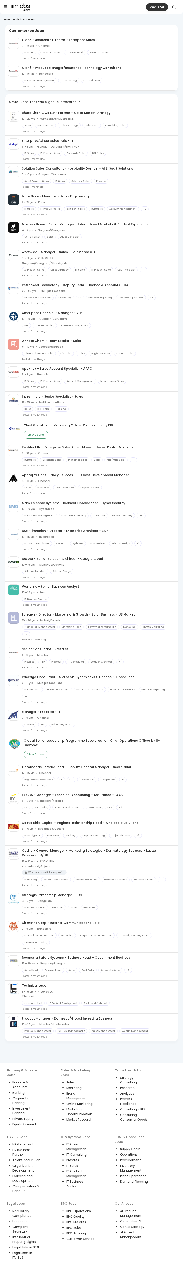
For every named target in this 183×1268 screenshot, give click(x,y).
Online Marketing (79, 1104)
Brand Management (77, 1095)
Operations (128, 1154)
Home (7, 19)
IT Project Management (77, 1146)
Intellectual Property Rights (24, 1239)
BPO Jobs (68, 1203)
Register (157, 7)
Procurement (130, 1160)
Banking (18, 1092)
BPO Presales (76, 1222)
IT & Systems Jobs (76, 1137)
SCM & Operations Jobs (129, 1139)
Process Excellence (128, 1101)
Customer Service (80, 1239)
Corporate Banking (20, 1100)
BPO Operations (78, 1211)
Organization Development (23, 1168)
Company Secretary (20, 1229)
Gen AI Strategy (132, 1227)
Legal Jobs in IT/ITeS (22, 1255)
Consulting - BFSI (133, 1109)
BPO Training (76, 1233)
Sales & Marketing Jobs (75, 1072)
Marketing (74, 1088)
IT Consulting (76, 1154)
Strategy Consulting (128, 1080)
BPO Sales (73, 1227)
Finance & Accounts (20, 1084)
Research (127, 1088)
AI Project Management (130, 1234)
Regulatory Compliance (22, 1213)
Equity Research (24, 1124)
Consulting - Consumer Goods (134, 1117)
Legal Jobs (16, 1203)
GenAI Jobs (124, 1203)
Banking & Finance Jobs (22, 1072)
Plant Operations (133, 1176)
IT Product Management (77, 1173)
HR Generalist (22, 1144)
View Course (36, 435)
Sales (70, 1082)
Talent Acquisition (26, 1160)
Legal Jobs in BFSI (25, 1247)
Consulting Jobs (128, 1070)
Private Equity (22, 1118)
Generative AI (130, 1221)
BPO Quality (75, 1216)
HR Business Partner (21, 1152)
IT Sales (72, 1165)
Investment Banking (21, 1110)
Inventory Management (130, 1168)
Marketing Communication (79, 1111)
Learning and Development (23, 1178)
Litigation (19, 1221)
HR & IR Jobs (17, 1137)
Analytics (127, 1093)
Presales (72, 1160)
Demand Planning (134, 1181)
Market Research (79, 1119)
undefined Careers (24, 19)
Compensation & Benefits (25, 1188)
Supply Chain (130, 1149)
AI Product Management (130, 1213)
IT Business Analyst (74, 1183)
